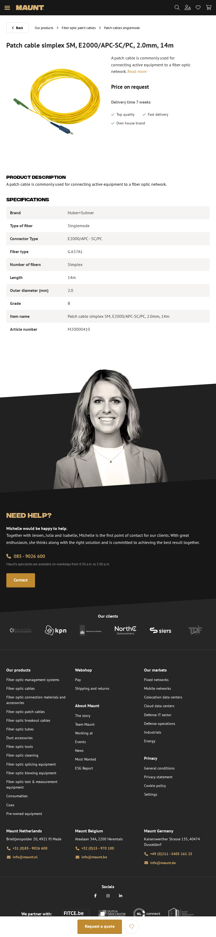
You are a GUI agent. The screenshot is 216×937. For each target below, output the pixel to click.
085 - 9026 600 (29, 556)
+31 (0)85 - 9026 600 (30, 848)
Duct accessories (19, 737)
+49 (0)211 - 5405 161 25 (171, 853)
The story (82, 715)
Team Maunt (85, 724)
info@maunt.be (94, 857)
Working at (84, 733)
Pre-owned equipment (24, 813)
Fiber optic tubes (20, 729)
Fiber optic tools (19, 746)
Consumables (17, 796)
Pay (78, 679)
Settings (150, 794)
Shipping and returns (92, 688)
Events (80, 741)
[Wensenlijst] (132, 927)
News (79, 750)
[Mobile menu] (7, 7)
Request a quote (100, 926)
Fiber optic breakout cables (28, 720)
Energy (149, 741)
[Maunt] (30, 7)
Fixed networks (156, 679)
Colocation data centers (163, 697)
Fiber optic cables (20, 688)
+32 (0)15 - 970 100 (97, 848)
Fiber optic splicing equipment (31, 764)
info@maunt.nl (25, 857)
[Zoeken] (177, 7)
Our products (44, 28)
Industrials (152, 732)
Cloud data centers (159, 705)
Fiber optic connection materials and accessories (36, 700)
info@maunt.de (163, 862)
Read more (137, 71)
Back (19, 28)
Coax (10, 805)
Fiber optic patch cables (79, 28)
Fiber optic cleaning (22, 755)
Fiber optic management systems (32, 679)
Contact (21, 579)
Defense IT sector (157, 714)
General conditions (159, 768)
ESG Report (84, 768)
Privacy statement (158, 777)
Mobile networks (157, 688)
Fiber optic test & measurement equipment (31, 784)
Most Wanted (85, 759)
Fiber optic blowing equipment (31, 773)
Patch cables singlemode (122, 28)
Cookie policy (155, 785)
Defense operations (159, 723)
